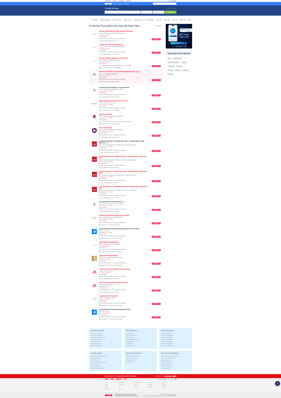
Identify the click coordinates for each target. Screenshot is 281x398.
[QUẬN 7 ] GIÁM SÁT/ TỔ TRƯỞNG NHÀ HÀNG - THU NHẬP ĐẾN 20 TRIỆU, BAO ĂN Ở (122, 172)
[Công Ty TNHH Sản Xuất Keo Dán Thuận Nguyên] (94, 130)
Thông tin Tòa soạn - (163, 394)
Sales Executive (178, 58)
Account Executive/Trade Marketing (111, 201)
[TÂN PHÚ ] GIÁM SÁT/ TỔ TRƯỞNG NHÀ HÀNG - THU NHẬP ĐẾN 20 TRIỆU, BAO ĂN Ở (121, 142)
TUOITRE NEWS (121, 1)
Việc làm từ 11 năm (165, 368)
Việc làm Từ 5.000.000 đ (166, 335)
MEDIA (106, 382)
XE (119, 386)
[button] (150, 39)
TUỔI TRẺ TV (114, 1)
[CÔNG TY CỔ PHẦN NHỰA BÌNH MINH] (94, 74)
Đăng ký (169, 8)
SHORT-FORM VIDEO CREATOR (108, 255)
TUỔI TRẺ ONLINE (108, 1)
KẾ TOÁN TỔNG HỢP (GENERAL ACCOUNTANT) (113, 58)
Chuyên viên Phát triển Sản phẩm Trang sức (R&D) (114, 215)
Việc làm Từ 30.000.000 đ (167, 345)
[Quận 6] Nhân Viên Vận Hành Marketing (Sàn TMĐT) (115, 309)
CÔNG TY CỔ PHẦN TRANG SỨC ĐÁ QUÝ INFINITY (111, 217)
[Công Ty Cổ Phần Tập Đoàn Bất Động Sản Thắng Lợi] (94, 34)
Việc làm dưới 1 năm (165, 360)
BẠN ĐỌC (164, 384)
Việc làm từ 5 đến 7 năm (166, 364)
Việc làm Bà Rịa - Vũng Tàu (132, 339)
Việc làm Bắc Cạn (130, 343)
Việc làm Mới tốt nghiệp (96, 358)
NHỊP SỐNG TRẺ (136, 382)
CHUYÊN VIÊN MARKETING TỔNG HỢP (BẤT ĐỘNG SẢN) (116, 31)
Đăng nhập (173, 8)
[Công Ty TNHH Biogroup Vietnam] (94, 103)
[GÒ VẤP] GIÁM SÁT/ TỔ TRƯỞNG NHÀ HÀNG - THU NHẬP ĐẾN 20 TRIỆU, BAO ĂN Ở (122, 157)
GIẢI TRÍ (134, 386)
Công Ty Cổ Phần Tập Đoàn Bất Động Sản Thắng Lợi (112, 33)
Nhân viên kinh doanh (105, 114)
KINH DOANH (121, 382)
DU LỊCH (120, 389)
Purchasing (185, 70)
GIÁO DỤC (164, 382)
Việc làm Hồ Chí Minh (131, 335)
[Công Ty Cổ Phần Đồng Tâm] (94, 272)
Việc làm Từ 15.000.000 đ (166, 341)
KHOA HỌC (150, 384)
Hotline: (171, 395)
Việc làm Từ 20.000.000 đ (167, 343)
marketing (170, 70)
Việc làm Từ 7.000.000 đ (166, 337)
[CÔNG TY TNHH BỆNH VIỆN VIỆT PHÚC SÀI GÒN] (94, 117)
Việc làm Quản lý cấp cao (96, 366)
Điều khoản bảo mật (156, 395)
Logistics (184, 62)
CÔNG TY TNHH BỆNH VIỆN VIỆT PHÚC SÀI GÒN (111, 116)
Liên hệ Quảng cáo (147, 395)
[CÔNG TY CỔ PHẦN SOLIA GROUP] (94, 298)
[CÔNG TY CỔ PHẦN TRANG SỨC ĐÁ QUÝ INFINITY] (94, 218)
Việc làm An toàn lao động (97, 335)
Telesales (170, 74)
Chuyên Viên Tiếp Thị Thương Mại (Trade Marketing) (114, 269)
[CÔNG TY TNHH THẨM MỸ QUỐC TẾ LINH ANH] (94, 258)
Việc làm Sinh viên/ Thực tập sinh (98, 356)
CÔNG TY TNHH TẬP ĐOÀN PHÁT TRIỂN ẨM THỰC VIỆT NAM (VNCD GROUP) (117, 145)
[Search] (175, 3)
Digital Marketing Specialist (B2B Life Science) (113, 101)
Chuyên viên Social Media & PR (108, 296)
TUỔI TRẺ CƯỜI (128, 1)
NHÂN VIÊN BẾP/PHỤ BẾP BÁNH (109, 242)
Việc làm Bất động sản (96, 343)
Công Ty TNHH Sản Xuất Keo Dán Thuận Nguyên (111, 129)
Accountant (179, 66)
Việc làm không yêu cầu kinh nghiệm (169, 356)
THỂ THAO (150, 382)
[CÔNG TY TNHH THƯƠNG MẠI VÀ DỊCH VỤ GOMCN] (94, 90)
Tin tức (115, 4)
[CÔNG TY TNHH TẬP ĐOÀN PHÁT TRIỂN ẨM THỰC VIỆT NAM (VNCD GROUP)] (94, 144)
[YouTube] (175, 379)
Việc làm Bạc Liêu (130, 341)
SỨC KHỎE (150, 386)
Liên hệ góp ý (163, 395)
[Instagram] (172, 379)
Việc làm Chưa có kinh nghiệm (168, 358)
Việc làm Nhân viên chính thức (133, 356)
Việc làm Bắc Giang (130, 345)
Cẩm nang (126, 4)
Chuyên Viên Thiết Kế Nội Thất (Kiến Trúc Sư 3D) (113, 282)
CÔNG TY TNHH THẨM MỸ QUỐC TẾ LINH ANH (110, 257)
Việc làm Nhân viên (95, 360)
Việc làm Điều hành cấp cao (97, 368)
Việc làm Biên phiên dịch (96, 345)
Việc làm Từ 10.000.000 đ (166, 339)
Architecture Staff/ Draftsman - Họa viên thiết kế (114, 87)
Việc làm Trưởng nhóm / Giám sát (98, 362)
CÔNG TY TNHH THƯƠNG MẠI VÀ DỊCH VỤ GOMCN (111, 89)
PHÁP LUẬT (107, 389)
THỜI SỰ (106, 384)
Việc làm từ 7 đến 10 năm (166, 366)
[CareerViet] (170, 376)
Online (169, 58)
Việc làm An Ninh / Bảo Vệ (97, 333)
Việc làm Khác (129, 362)
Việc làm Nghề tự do (130, 360)
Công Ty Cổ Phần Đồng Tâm (106, 271)
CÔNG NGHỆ (121, 384)
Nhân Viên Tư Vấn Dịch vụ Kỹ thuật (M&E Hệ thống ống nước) (117, 71)
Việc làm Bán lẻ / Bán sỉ (96, 339)
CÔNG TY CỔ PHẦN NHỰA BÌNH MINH (108, 74)
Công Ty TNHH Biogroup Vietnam (107, 102)
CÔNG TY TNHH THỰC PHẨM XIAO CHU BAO (110, 60)
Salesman (177, 70)
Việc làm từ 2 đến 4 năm (166, 362)
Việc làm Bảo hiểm (95, 341)
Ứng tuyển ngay (156, 39)
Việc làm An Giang (130, 337)
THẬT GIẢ (164, 386)
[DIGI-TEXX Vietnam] (94, 231)
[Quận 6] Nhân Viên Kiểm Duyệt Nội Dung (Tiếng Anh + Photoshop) (119, 229)
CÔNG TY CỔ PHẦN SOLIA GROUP (107, 298)
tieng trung (171, 66)
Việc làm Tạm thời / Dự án (132, 358)
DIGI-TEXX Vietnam (104, 230)
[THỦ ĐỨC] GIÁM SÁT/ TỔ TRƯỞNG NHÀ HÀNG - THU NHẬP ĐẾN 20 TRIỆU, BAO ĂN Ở (123, 187)
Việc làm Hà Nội (129, 333)
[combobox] (122, 12)
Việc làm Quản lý (94, 364)
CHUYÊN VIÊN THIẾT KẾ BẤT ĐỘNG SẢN (111, 44)
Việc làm (120, 4)
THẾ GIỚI (106, 386)
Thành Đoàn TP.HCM (172, 394)
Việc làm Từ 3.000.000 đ (166, 333)
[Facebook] (169, 379)
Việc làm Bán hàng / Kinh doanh (98, 337)
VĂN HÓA (135, 384)
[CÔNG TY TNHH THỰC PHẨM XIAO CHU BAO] (94, 61)
